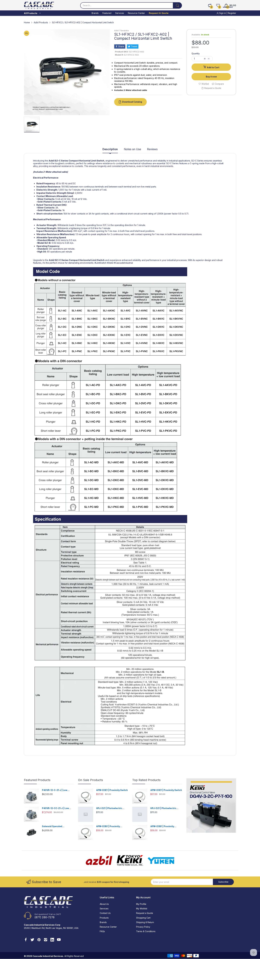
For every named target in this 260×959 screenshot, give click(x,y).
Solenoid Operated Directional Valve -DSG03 (56, 826)
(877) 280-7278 (44, 917)
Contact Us (105, 913)
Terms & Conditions (145, 931)
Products (104, 917)
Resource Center (108, 926)
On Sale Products (90, 780)
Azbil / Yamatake (121, 30)
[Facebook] (26, 940)
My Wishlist (141, 908)
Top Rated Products (146, 780)
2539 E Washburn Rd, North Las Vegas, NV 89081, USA (51, 928)
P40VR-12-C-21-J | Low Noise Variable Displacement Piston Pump (57, 790)
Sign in (222, 13)
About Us (104, 904)
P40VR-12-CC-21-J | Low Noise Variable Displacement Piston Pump (57, 808)
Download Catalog (132, 102)
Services (104, 908)
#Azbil (110, 263)
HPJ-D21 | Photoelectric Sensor (109, 808)
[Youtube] (59, 940)
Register (232, 13)
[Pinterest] (39, 940)
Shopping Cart (143, 917)
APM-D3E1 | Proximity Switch (112, 790)
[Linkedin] (52, 940)
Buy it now (211, 76)
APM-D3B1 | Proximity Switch (108, 826)
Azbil (51, 160)
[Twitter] (32, 940)
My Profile (141, 904)
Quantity (196, 53)
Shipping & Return (145, 922)
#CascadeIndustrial (123, 263)
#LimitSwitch (100, 263)
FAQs (102, 931)
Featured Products (37, 780)
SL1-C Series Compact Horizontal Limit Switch (79, 160)
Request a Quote (144, 913)
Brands (103, 922)
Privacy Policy (143, 926)
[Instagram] (45, 940)
